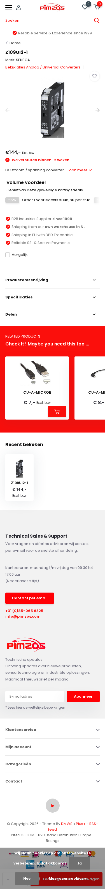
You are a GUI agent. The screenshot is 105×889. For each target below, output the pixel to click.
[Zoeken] (97, 20)
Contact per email (30, 598)
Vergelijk (20, 254)
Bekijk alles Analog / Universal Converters (43, 67)
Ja (79, 863)
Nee (27, 878)
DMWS (67, 823)
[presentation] (7, 110)
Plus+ (81, 823)
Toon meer (77, 170)
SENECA (23, 60)
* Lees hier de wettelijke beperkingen (35, 707)
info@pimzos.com (23, 616)
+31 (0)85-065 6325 (24, 610)
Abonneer (83, 696)
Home (15, 43)
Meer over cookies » (67, 878)
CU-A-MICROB (37, 392)
